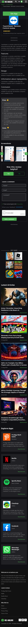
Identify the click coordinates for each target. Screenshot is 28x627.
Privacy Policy (4, 610)
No (19, 174)
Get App (14, 13)
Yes (8, 174)
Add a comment (9, 219)
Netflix (14, 458)
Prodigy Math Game (16, 436)
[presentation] (1, 153)
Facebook (15, 526)
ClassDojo (15, 503)
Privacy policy (20, 204)
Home (3, 4)
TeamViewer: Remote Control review (12, 27)
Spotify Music (16, 481)
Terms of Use (4, 613)
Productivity (9, 4)
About (2, 605)
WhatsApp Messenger (15, 548)
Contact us (4, 608)
